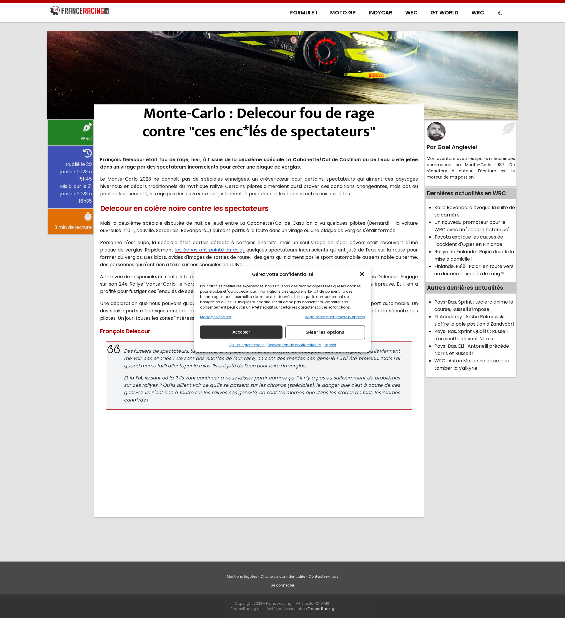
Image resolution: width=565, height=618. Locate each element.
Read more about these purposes (335, 316)
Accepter (241, 331)
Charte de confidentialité (282, 576)
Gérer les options (325, 332)
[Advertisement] (282, 75)
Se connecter (282, 585)
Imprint (330, 344)
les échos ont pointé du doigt (210, 249)
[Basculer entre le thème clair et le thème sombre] (500, 13)
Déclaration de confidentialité (294, 344)
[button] (362, 274)
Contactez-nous (323, 576)
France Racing (321, 608)
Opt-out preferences (247, 344)
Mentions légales (242, 576)
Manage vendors (215, 316)
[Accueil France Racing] (79, 12)
